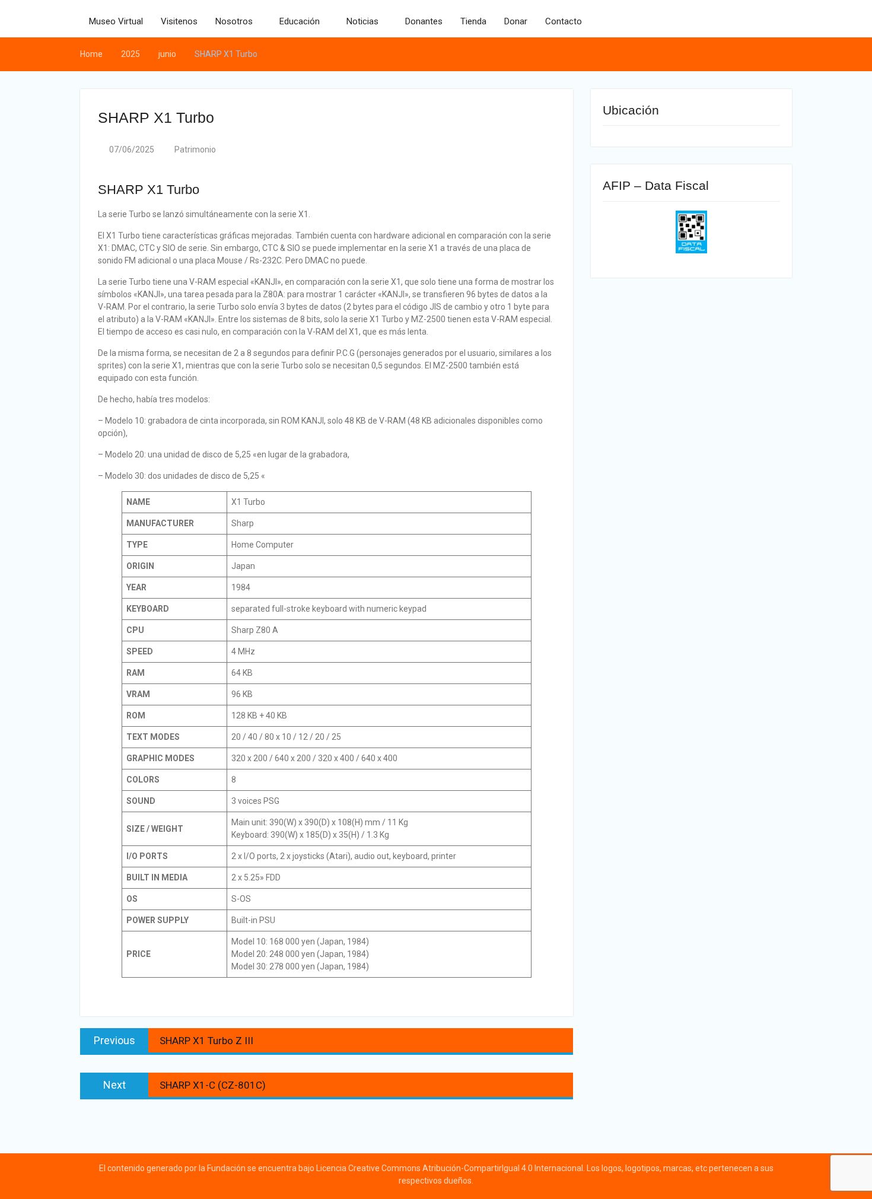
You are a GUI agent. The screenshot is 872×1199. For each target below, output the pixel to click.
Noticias (362, 21)
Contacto (563, 21)
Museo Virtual (116, 21)
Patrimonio (195, 149)
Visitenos (179, 21)
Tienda (473, 21)
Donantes (424, 21)
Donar (515, 21)
